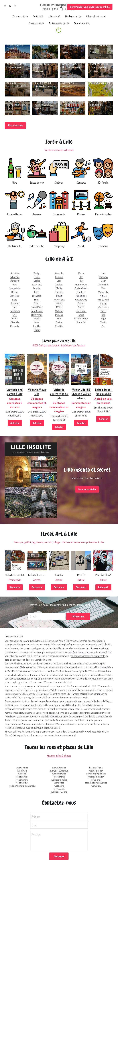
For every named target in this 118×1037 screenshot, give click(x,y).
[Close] (93, 506)
